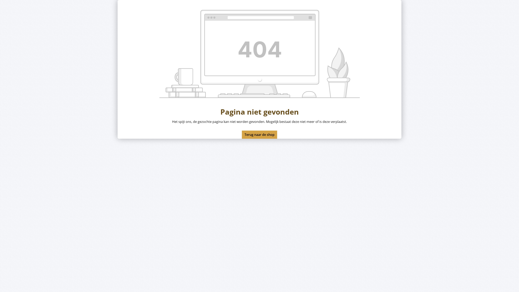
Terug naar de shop (259, 134)
